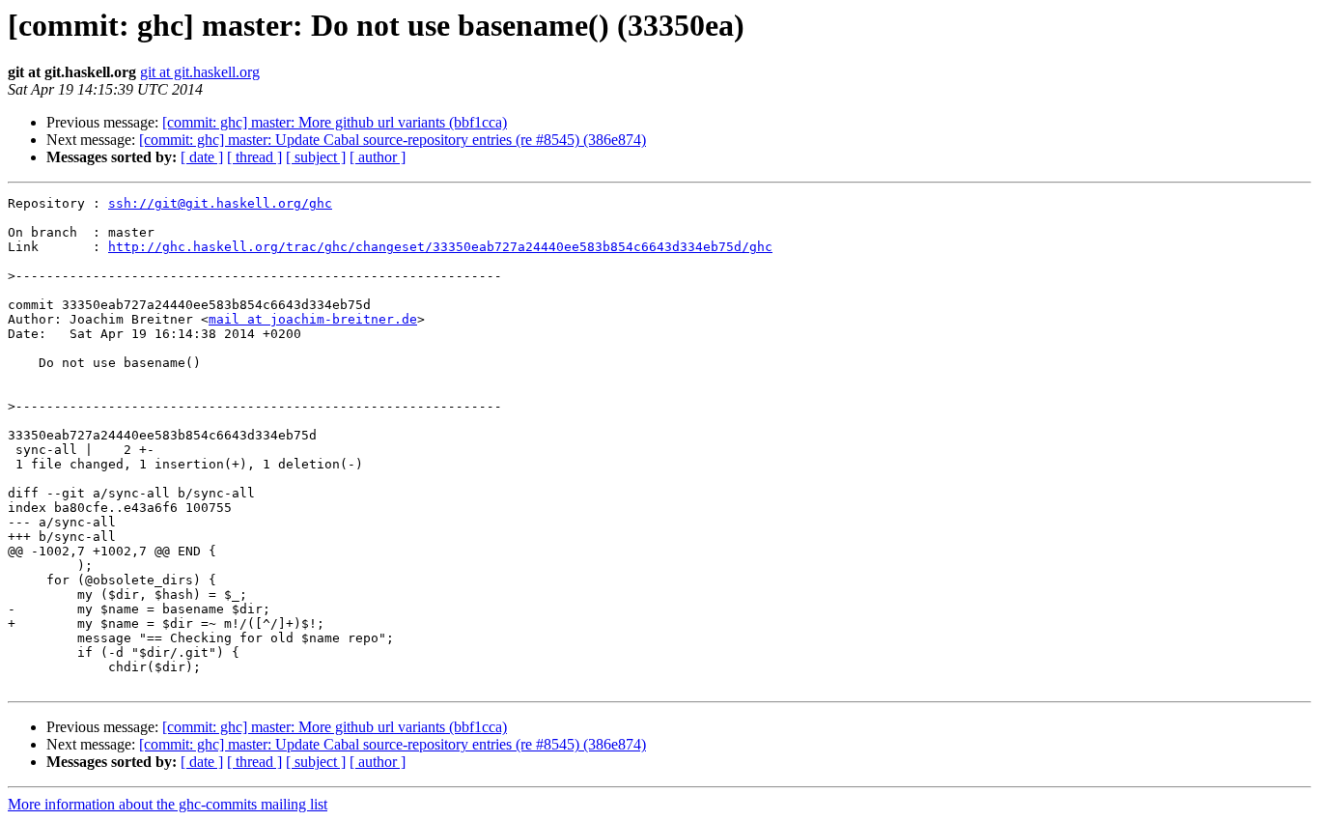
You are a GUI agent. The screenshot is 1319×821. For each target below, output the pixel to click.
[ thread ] (254, 157)
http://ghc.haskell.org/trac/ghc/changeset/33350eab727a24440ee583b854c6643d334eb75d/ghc (440, 247)
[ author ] (378, 157)
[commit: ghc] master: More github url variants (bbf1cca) (334, 122)
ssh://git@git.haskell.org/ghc (220, 203)
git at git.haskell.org (200, 72)
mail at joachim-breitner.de (313, 319)
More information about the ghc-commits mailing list (167, 804)
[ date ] (202, 157)
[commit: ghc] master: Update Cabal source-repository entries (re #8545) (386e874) (392, 139)
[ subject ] (316, 157)
